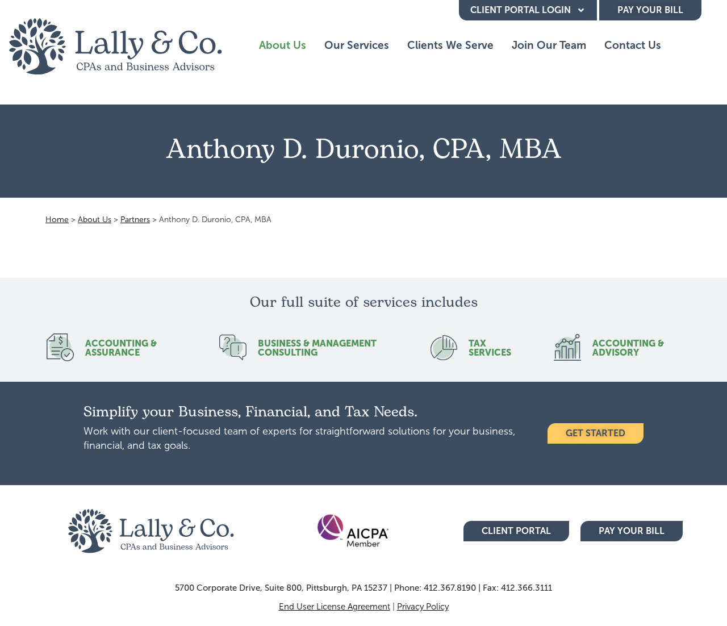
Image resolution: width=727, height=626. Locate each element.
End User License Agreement (334, 606)
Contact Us (632, 45)
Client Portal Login (520, 10)
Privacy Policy (423, 606)
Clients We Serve (450, 45)
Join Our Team (549, 45)
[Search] (684, 45)
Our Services (356, 45)
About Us (282, 45)
